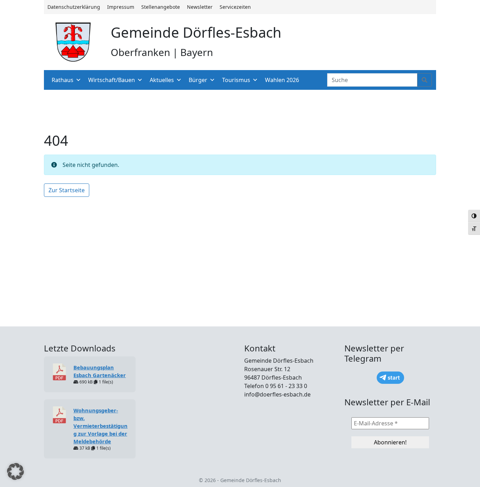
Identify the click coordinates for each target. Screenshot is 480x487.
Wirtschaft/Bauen (111, 80)
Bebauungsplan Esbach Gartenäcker (99, 371)
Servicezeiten (235, 7)
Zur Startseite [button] (66, 190)
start (394, 377)
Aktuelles (162, 80)
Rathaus (62, 80)
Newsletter (200, 7)
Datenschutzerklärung (73, 7)
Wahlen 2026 (282, 80)
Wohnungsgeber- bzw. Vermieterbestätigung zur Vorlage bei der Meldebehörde (100, 426)
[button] (15, 471)
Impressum (120, 7)
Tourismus (236, 80)
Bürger (198, 80)
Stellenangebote (160, 7)
